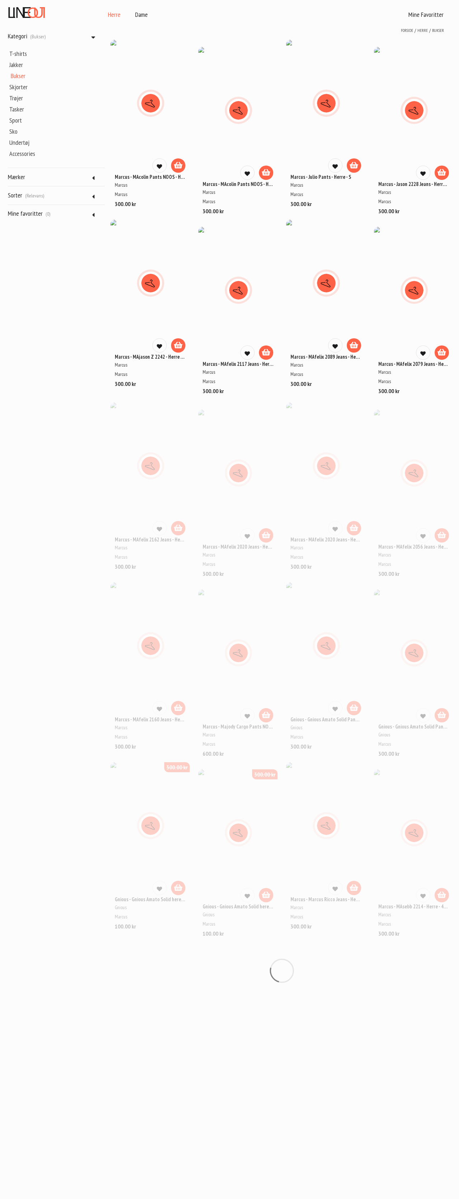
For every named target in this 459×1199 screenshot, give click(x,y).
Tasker (16, 109)
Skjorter (18, 87)
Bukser (18, 76)
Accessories (22, 153)
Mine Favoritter (426, 14)
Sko (13, 131)
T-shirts (18, 53)
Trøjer (16, 98)
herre (422, 30)
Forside (407, 30)
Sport (15, 120)
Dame (141, 14)
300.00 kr (177, 767)
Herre (114, 14)
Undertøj (19, 142)
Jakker (16, 65)
